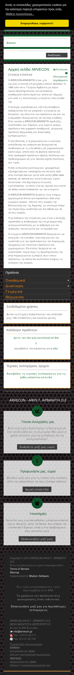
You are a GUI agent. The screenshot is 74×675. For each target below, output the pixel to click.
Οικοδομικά (15, 280)
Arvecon (11, 43)
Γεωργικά (14, 291)
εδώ (55, 348)
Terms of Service (19, 569)
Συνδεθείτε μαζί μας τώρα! (37, 447)
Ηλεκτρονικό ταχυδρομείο (60, 78)
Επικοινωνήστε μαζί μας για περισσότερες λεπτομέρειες (38, 608)
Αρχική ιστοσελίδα (37, 489)
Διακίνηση (14, 285)
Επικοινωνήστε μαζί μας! (37, 539)
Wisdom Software (39, 576)
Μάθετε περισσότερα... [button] (20, 14)
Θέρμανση (15, 296)
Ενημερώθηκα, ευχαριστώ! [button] (37, 23)
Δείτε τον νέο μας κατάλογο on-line (36, 337)
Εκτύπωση (62, 69)
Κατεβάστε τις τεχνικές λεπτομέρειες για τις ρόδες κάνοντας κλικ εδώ (36, 375)
